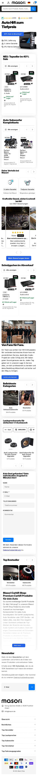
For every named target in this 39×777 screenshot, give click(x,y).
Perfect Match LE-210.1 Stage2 (24, 153)
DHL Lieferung (10, 40)
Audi (9, 429)
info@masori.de (10, 711)
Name (5, 483)
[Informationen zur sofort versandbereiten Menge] (5, 100)
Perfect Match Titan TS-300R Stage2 (7, 154)
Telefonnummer (9, 501)
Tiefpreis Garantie (27, 189)
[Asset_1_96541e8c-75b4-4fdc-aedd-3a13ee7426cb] (12, 702)
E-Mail (6, 492)
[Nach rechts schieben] (32, 66)
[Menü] (3, 3)
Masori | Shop (21, 771)
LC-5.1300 (24, 87)
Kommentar (7, 510)
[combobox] (19, 9)
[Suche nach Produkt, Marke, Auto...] (33, 9)
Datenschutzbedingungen (24, 677)
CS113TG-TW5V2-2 (7, 90)
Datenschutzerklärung (12, 550)
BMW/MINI (21, 429)
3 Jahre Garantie (10, 44)
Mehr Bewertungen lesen (18, 258)
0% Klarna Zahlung (12, 47)
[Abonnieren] (32, 687)
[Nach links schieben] (27, 66)
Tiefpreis (9, 27)
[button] (34, 3)
